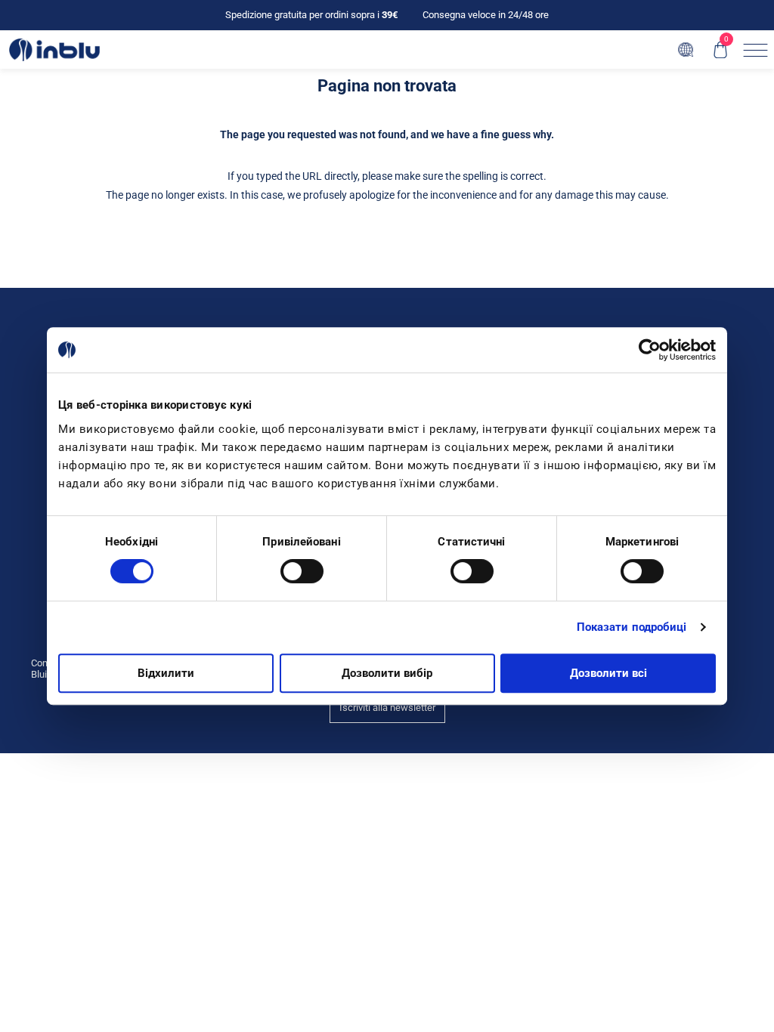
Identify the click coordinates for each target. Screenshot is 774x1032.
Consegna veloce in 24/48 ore (486, 14)
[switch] (302, 571)
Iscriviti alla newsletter (387, 707)
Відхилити (166, 673)
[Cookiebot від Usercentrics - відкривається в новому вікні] (650, 349)
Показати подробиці (632, 627)
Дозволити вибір (387, 673)
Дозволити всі (608, 673)
